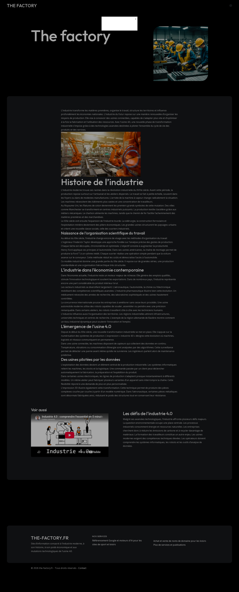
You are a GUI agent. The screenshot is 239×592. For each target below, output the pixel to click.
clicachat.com (119, 26)
